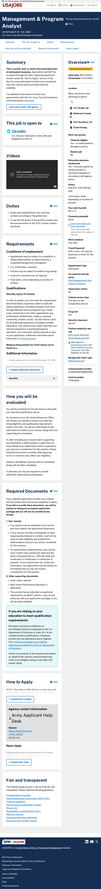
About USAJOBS (9, 874)
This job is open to (31, 42)
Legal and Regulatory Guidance (16, 869)
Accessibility (8, 878)
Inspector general (10, 886)
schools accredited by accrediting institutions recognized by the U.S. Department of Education (31, 645)
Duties (50, 42)
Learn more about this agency (24, 107)
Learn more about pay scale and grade (80, 224)
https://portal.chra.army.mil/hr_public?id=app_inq (20, 734)
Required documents (48, 48)
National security (76, 361)
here (31, 100)
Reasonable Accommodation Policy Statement (23, 861)
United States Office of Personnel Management (39, 848)
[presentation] (82, 108)
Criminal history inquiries (18, 795)
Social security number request (21, 821)
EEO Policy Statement (12, 857)
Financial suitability (16, 801)
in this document (28, 338)
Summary (10, 42)
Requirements (67, 42)
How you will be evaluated (18, 48)
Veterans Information (12, 865)
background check (79, 345)
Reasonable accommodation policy (23, 811)
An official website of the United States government (24, 1)
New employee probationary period (23, 805)
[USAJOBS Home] (13, 5)
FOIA (4, 882)
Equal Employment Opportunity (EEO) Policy (28, 798)
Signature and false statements (21, 817)
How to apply (72, 48)
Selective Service (14, 814)
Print (70, 24)
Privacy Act (11, 808)
